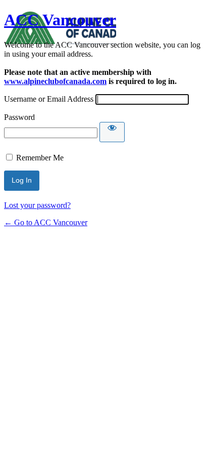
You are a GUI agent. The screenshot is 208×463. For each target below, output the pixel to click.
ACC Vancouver (60, 20)
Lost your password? (37, 205)
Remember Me (40, 157)
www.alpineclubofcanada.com (55, 81)
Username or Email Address (48, 99)
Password (19, 117)
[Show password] (112, 132)
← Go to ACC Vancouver (45, 222)
